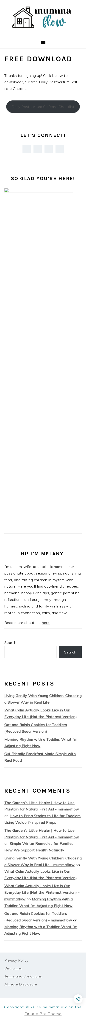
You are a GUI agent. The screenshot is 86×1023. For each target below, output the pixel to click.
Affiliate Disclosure (20, 984)
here (46, 622)
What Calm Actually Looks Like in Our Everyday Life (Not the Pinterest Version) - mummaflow (42, 892)
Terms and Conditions (23, 976)
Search (10, 642)
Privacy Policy (16, 960)
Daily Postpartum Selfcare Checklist (43, 106)
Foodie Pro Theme (43, 1013)
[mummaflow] (43, 31)
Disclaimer (13, 968)
